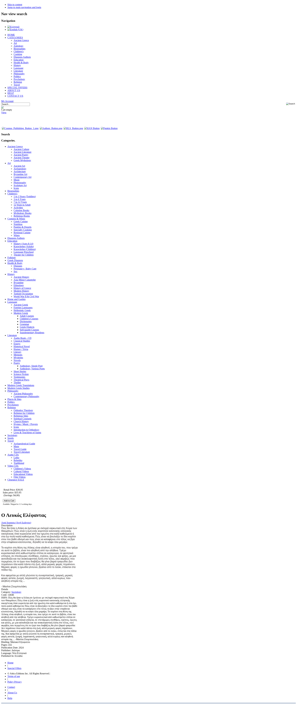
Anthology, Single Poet (31, 366)
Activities (18, 207)
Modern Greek (21, 313)
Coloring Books (21, 210)
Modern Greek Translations (20, 385)
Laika (16, 457)
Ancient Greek (21, 304)
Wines (17, 235)
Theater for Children (24, 254)
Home (10, 662)
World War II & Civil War (26, 296)
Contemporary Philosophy (26, 396)
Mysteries (18, 357)
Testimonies (19, 377)
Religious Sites (21, 416)
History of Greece (22, 288)
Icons (16, 188)
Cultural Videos (21, 471)
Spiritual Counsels (22, 418)
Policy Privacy (14, 682)
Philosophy (19, 73)
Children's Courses (29, 318)
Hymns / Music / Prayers (26, 424)
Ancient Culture (21, 149)
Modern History (21, 291)
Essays (17, 343)
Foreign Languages (23, 307)
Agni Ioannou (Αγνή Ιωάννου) (16, 522)
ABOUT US (13, 90)
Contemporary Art (22, 177)
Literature (18, 71)
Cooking (18, 54)
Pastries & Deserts (22, 227)
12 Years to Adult (22, 204)
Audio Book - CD (22, 338)
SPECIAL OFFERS (17, 87)
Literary (17, 352)
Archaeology (20, 168)
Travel (17, 84)
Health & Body (21, 62)
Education (19, 59)
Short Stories (20, 371)
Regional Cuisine (22, 232)
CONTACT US (15, 96)
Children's (19, 51)
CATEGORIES (15, 37)
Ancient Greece (21, 40)
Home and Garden (16, 299)
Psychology (19, 79)
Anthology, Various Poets (32, 368)
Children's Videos (22, 468)
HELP (10, 93)
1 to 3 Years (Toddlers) (25, 196)
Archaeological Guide (24, 443)
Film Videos (20, 477)
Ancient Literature (22, 152)
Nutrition (18, 224)
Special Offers (14, 668)
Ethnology (19, 285)
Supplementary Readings (32, 332)
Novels (17, 360)
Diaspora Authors (22, 57)
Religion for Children (24, 413)
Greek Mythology (22, 160)
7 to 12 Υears (20, 202)
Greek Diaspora (15, 260)
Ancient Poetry (21, 155)
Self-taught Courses (29, 329)
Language (18, 68)
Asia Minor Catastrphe (25, 279)
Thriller (17, 382)
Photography (20, 182)
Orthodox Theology (23, 410)
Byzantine (19, 282)
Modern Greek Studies (18, 388)
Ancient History (21, 277)
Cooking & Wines (16, 218)
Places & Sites (14, 399)
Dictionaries (26, 321)
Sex (15, 271)
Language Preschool (24, 252)
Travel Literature (22, 452)
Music (17, 180)
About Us (12, 692)
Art (15, 43)
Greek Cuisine (21, 221)
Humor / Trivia (21, 349)
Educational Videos (23, 474)
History (17, 65)
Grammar (24, 324)
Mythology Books (22, 213)
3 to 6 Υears (20, 199)
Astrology (18, 46)
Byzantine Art (20, 174)
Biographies (19, 48)
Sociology (12, 435)
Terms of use (13, 676)
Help (9, 698)
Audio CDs (13, 454)
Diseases (18, 266)
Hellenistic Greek (22, 310)
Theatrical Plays (21, 379)
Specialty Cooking (23, 229)
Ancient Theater (21, 157)
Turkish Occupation (23, 293)
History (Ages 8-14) (23, 243)
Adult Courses (27, 316)
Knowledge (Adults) (24, 246)
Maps (16, 446)
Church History (21, 421)
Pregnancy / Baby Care (25, 268)
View (3, 112)
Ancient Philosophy (23, 393)
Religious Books (22, 216)
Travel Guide (20, 449)
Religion (18, 82)
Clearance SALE (15, 479)
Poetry (17, 363)
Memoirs (18, 354)
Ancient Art (19, 166)
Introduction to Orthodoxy (26, 429)
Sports (10, 438)
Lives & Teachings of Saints (27, 432)
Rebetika (18, 460)
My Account (7, 101)
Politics (17, 76)
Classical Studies (22, 341)
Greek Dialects (27, 327)
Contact (11, 687)
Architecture (20, 171)
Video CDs (12, 466)
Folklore (11, 257)
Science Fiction (21, 374)
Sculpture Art (20, 185)
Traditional (19, 463)
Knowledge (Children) (25, 249)
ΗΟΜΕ (11, 34)
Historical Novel (22, 346)
